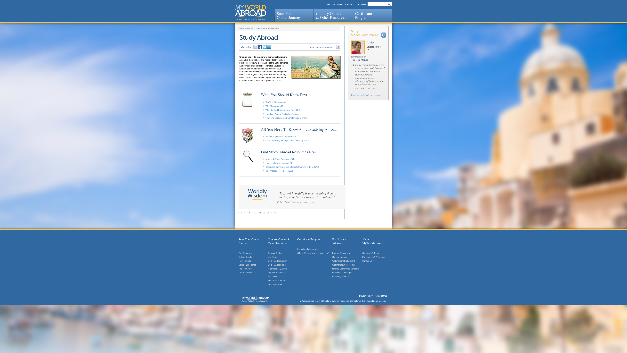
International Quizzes (277, 269)
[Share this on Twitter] (265, 48)
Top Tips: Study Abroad (275, 102)
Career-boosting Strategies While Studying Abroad (287, 140)
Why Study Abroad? (274, 106)
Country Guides (275, 253)
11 (260, 213)
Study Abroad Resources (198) (279, 171)
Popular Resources (276, 273)
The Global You (245, 253)
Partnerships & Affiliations (373, 257)
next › (383, 35)
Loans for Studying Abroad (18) (279, 163)
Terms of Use (381, 296)
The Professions (246, 273)
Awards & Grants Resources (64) (280, 159)
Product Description (341, 253)
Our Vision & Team (370, 253)
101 (275, 213)
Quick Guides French (277, 265)
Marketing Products (340, 277)
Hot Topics (272, 277)
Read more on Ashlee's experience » (365, 95)
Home (241, 28)
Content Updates (339, 257)
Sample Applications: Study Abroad (281, 136)
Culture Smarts (245, 257)
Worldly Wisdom (275, 284)
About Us (362, 4)
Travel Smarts (245, 261)
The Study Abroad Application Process (282, 114)
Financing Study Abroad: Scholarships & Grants (286, 118)
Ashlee (371, 42)
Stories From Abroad (364, 35)
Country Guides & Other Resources (331, 15)
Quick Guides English (277, 261)
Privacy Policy (366, 296)
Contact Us (367, 261)
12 (264, 213)
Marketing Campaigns (342, 273)
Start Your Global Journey (289, 15)
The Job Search (246, 269)
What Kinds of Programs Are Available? (282, 110)
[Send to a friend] (255, 48)
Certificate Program (363, 15)
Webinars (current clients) (343, 265)
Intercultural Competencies (309, 249)
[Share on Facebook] (260, 48)
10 (256, 213)
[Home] (250, 12)
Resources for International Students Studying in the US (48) (292, 167)
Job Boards (273, 257)
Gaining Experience (247, 265)
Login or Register (345, 4)
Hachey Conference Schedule (345, 269)
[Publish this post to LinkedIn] (269, 48)
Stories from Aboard (276, 280)
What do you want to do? (256, 28)
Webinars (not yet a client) (343, 261)
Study (355, 31)
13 (268, 213)
